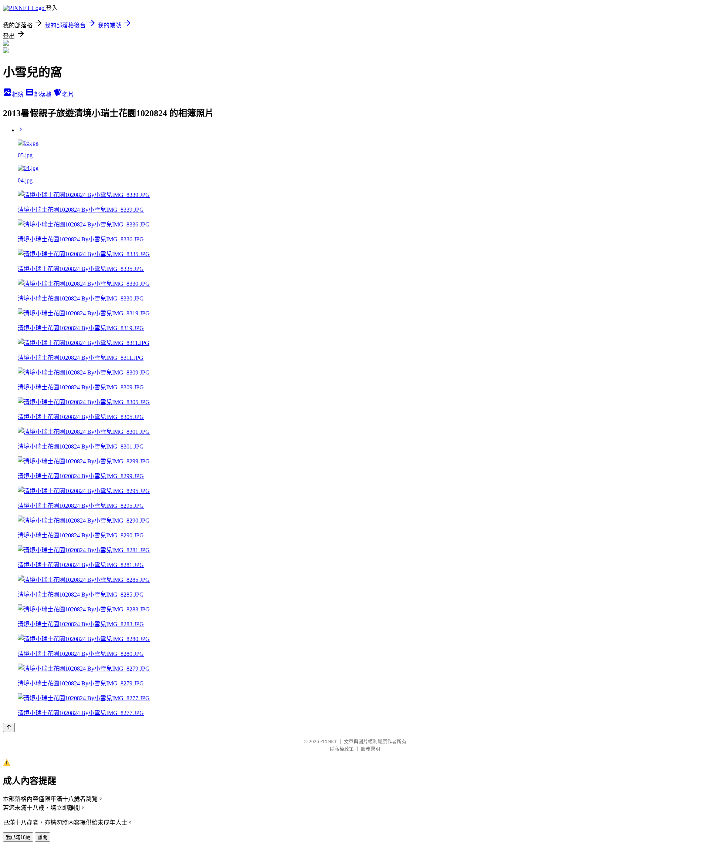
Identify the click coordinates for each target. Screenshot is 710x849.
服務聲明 (370, 749)
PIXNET (328, 741)
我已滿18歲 (18, 837)
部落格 (43, 94)
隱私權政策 (342, 749)
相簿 (18, 94)
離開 (42, 837)
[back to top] (9, 727)
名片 (68, 94)
